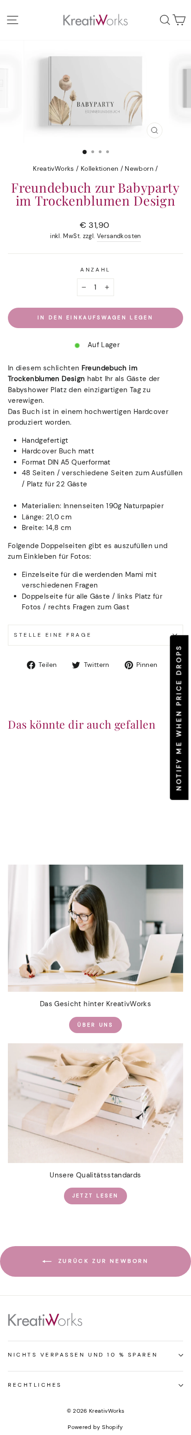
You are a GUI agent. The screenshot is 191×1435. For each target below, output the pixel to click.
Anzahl (95, 269)
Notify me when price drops (178, 717)
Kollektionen (99, 169)
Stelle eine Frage (53, 635)
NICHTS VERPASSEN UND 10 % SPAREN (83, 1354)
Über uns (95, 1024)
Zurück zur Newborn (101, 1261)
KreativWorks (53, 169)
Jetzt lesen (95, 1195)
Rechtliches (35, 1385)
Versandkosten (119, 236)
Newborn (139, 169)
